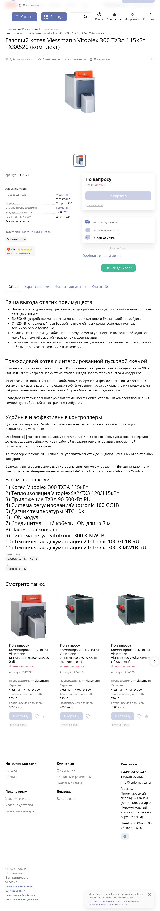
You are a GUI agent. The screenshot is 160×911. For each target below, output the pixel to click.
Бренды (56, 16)
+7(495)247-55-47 (133, 772)
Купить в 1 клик (95, 205)
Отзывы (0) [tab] (100, 286)
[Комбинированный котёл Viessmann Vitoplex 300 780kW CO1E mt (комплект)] (80, 616)
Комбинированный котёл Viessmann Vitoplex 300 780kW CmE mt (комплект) (131, 656)
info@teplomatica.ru (136, 782)
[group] (80, 111)
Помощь (64, 791)
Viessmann (63, 194)
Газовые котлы (32, 232)
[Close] (149, 894)
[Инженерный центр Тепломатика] (6, 17)
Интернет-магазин (21, 763)
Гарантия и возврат (20, 811)
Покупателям (16, 791)
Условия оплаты (17, 798)
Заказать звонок (132, 776)
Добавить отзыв (20, 59)
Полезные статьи (70, 783)
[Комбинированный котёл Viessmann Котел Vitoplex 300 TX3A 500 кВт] (29, 616)
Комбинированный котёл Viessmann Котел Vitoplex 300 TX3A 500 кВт (29, 656)
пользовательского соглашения (107, 901)
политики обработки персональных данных (114, 902)
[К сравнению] (44, 716)
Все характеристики (19, 221)
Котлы (47, 232)
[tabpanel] (80, 435)
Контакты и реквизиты (74, 777)
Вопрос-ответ (67, 798)
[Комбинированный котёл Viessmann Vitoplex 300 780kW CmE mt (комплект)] (131, 616)
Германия (62, 207)
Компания (65, 763)
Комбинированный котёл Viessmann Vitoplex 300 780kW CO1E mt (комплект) (79, 656)
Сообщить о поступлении (102, 255)
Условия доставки (19, 805)
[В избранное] (37, 716)
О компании (66, 770)
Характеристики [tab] (37, 286)
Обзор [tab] (13, 286)
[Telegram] (125, 836)
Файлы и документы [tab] (70, 286)
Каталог (11, 770)
